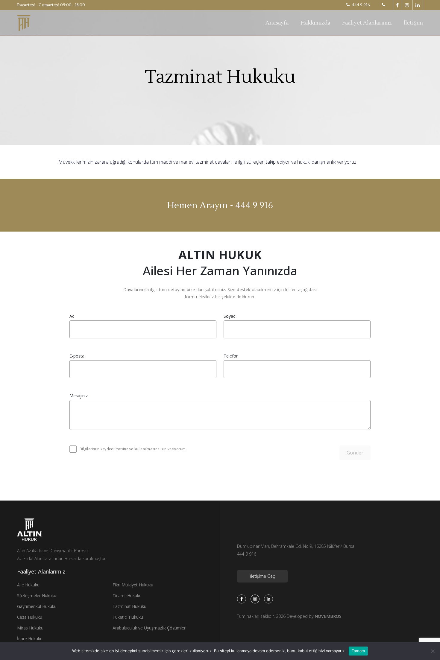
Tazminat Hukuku (129, 606)
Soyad (230, 316)
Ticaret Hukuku (127, 595)
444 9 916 (360, 5)
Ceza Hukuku (29, 617)
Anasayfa (277, 22)
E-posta (76, 356)
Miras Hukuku (30, 628)
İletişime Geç (262, 576)
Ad (72, 316)
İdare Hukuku (30, 638)
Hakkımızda (315, 22)
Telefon (231, 356)
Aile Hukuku (28, 585)
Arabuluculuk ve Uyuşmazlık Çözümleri (149, 628)
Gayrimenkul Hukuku (37, 606)
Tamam (358, 650)
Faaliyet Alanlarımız (367, 22)
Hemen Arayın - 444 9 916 (220, 205)
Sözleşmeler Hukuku (36, 595)
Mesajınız (78, 395)
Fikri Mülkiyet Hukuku (133, 585)
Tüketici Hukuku (128, 617)
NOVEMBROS (328, 616)
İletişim (413, 22)
